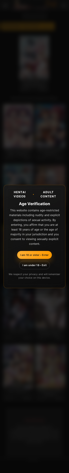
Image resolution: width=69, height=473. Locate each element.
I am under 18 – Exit (34, 265)
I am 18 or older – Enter (34, 254)
